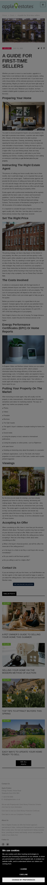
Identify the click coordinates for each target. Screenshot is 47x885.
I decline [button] (23, 874)
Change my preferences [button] (23, 880)
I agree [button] (23, 869)
